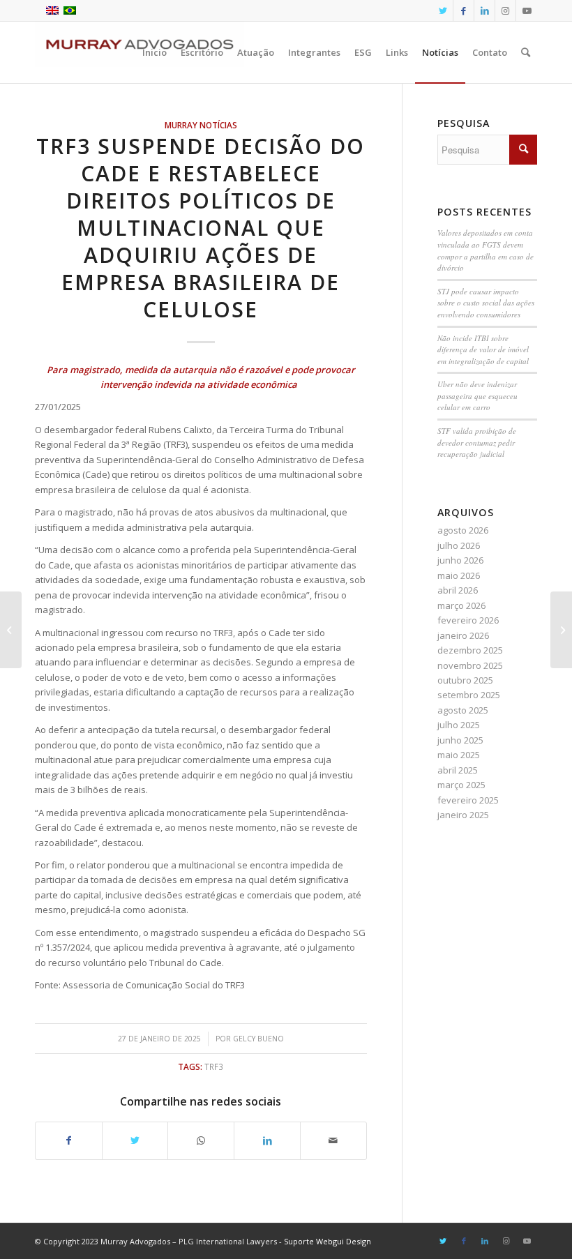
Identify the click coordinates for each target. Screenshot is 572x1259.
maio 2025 (458, 754)
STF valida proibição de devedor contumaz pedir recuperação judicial (476, 442)
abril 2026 (457, 590)
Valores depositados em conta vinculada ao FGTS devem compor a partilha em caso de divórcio (485, 250)
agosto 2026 (462, 530)
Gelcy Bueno (258, 1038)
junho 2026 (460, 560)
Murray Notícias (201, 124)
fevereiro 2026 (468, 620)
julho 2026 (458, 545)
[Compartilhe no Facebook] (69, 1140)
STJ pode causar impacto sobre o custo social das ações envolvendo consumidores (485, 302)
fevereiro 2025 (468, 800)
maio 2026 (458, 575)
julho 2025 (458, 724)
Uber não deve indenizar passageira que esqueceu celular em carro (477, 395)
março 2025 (461, 784)
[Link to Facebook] (463, 10)
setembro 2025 (468, 694)
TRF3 (213, 1066)
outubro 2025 (465, 680)
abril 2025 (457, 770)
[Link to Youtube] (526, 10)
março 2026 (461, 605)
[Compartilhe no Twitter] (135, 1140)
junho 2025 (460, 740)
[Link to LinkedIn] (484, 10)
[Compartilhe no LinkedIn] (267, 1140)
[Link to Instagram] (505, 10)
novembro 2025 (470, 665)
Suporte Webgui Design (327, 1241)
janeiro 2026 (463, 635)
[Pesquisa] (525, 52)
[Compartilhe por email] (333, 1140)
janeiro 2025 (463, 814)
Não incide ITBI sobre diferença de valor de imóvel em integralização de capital (483, 349)
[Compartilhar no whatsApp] (201, 1140)
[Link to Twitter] (442, 10)
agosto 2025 (462, 710)
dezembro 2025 (470, 650)
